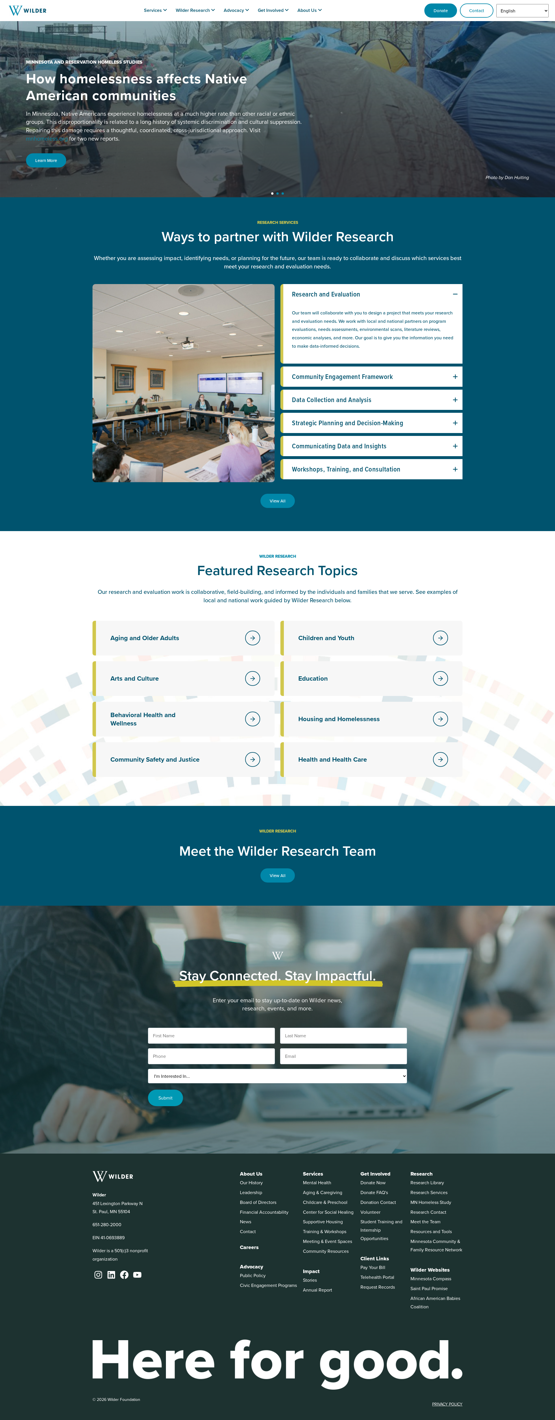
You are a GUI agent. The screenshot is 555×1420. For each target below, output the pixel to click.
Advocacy (251, 1266)
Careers (249, 1247)
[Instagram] (98, 1275)
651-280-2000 (106, 1224)
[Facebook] (124, 1275)
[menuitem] (155, 10)
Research (421, 1174)
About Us (251, 1174)
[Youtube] (137, 1275)
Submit (165, 1098)
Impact (311, 1271)
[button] (272, 193)
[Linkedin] (111, 1275)
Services (313, 1174)
